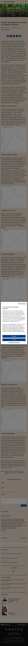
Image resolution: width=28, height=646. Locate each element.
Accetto (14, 339)
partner (19, 325)
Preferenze (14, 336)
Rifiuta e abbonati (22, 303)
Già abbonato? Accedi (14, 342)
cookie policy (22, 318)
